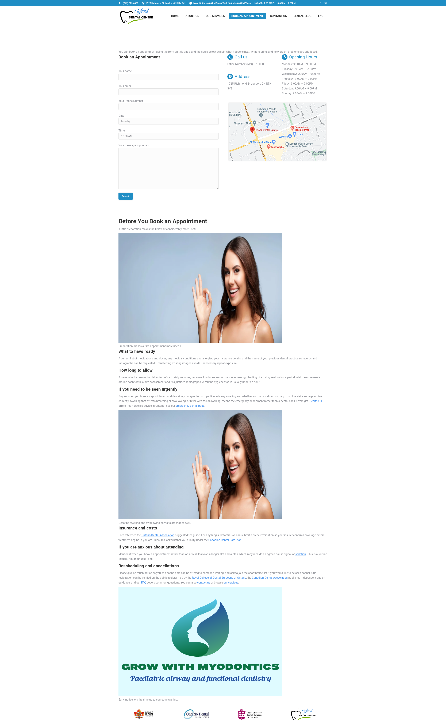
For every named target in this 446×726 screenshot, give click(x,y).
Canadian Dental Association (270, 577)
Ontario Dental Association (157, 535)
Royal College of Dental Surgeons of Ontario (219, 577)
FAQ (143, 582)
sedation (300, 554)
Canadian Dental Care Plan (224, 540)
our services (231, 582)
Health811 (315, 401)
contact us (203, 582)
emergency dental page (190, 405)
